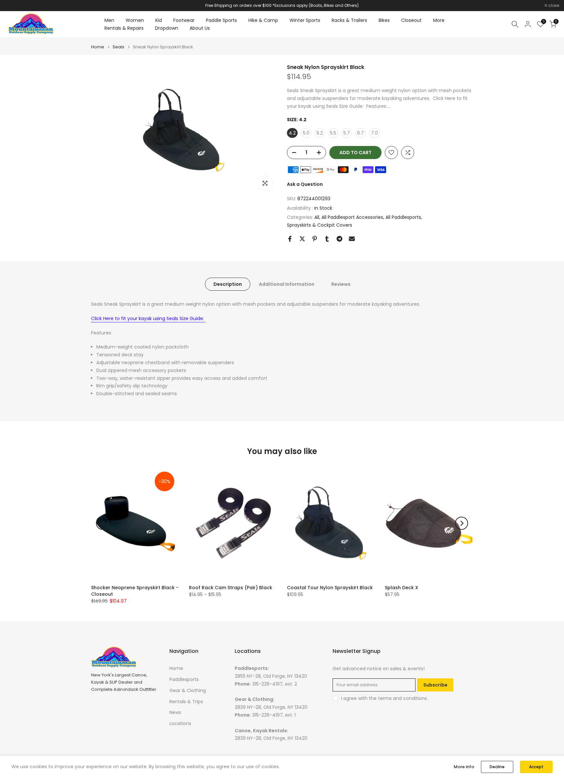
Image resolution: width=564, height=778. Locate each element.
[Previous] (102, 523)
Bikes (384, 20)
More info (464, 767)
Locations (180, 723)
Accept (536, 767)
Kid (158, 20)
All (316, 217)
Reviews (341, 284)
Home (97, 47)
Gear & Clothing (187, 690)
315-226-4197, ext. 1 (274, 715)
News (175, 712)
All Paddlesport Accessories (352, 217)
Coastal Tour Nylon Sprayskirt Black (330, 587)
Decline (497, 767)
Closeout (411, 20)
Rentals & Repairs (124, 28)
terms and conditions (402, 698)
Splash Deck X (401, 587)
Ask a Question (305, 184)
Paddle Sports (221, 20)
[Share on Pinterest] (315, 239)
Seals (118, 47)
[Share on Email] (352, 239)
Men (109, 20)
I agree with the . (384, 698)
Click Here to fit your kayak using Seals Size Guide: (148, 318)
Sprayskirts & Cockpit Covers (319, 225)
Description (227, 284)
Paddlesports (184, 679)
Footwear (184, 20)
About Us (200, 28)
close (14, 6)
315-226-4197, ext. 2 (274, 684)
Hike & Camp (263, 20)
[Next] (461, 523)
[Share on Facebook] (290, 239)
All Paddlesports (403, 217)
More (439, 20)
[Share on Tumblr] (327, 239)
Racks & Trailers (349, 20)
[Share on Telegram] (339, 239)
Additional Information (286, 284)
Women (135, 20)
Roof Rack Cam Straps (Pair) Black (230, 587)
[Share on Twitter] (302, 239)
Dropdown (166, 28)
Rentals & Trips (186, 701)
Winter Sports (305, 20)
